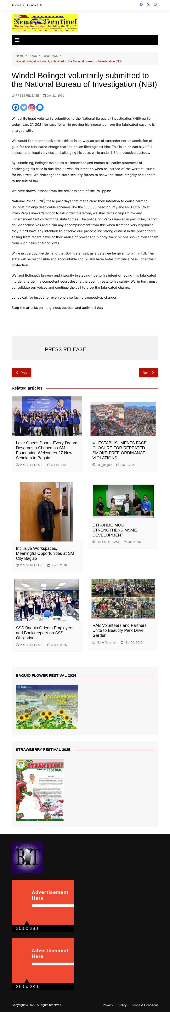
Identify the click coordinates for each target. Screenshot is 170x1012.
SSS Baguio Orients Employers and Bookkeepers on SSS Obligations (44, 633)
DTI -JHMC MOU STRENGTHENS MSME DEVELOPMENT (114, 530)
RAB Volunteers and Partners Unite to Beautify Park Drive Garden (119, 630)
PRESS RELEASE (27, 95)
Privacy (108, 1005)
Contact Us (34, 5)
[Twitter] (23, 107)
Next (146, 372)
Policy (122, 1005)
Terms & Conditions (145, 1005)
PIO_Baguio (104, 465)
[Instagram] (31, 107)
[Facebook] (15, 107)
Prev (24, 372)
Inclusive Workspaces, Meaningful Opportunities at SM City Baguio (45, 553)
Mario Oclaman (106, 642)
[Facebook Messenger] (40, 107)
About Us (18, 5)
